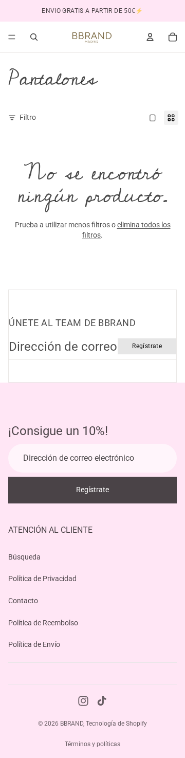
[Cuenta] (150, 37)
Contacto (23, 601)
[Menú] (12, 37)
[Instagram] (83, 701)
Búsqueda (24, 556)
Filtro (28, 117)
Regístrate (147, 346)
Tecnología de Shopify (116, 723)
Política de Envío (34, 644)
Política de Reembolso (43, 622)
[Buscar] (34, 37)
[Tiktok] (102, 701)
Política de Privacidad (42, 578)
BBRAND (71, 723)
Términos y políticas (92, 744)
